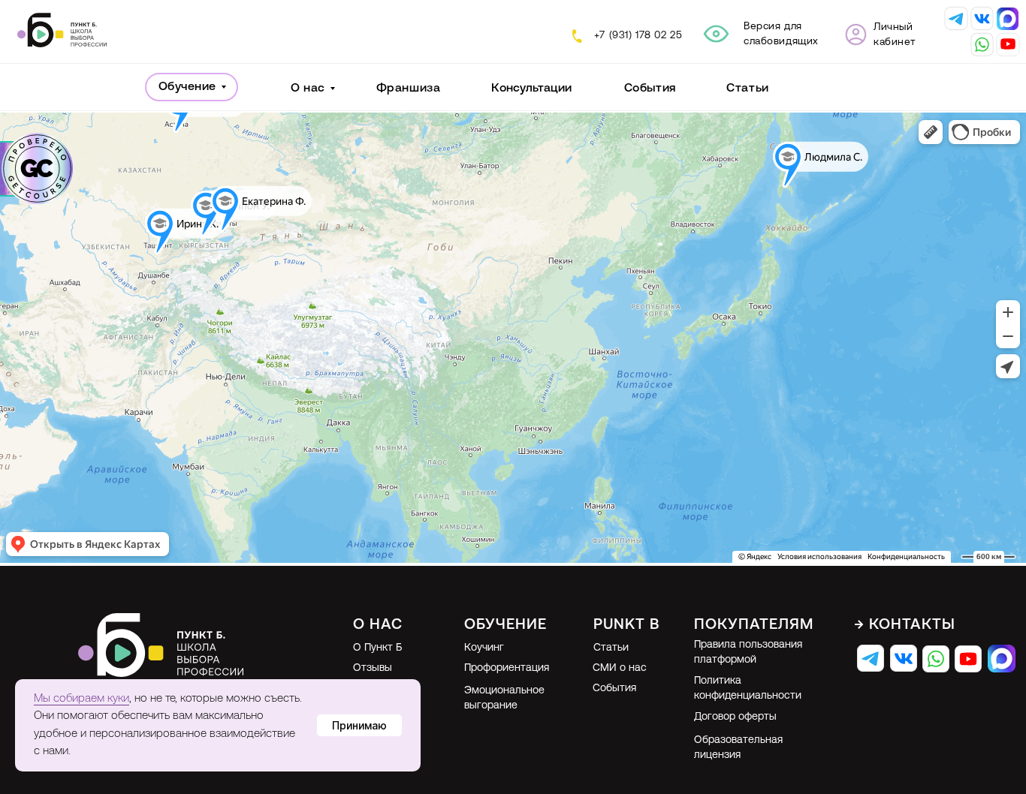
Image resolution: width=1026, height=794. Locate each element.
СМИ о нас (620, 668)
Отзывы (372, 668)
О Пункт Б (377, 648)
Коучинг (484, 648)
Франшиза (408, 89)
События (650, 89)
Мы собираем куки (81, 699)
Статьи (747, 89)
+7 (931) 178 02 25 (638, 36)
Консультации (531, 89)
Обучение (187, 87)
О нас (308, 89)
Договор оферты (735, 717)
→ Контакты (904, 625)
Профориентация (506, 668)
